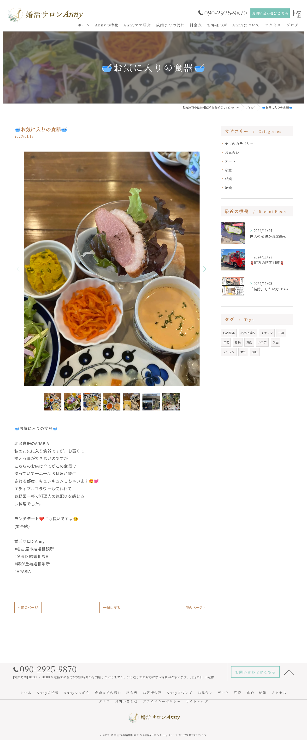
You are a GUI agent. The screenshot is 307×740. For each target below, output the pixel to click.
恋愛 (228, 169)
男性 (255, 352)
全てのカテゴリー (239, 143)
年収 (226, 342)
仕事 (281, 333)
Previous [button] (19, 269)
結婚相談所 (248, 333)
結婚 (228, 187)
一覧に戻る (111, 607)
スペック (229, 352)
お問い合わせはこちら (270, 13)
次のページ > (195, 607)
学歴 (275, 342)
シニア (262, 342)
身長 (238, 342)
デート (230, 161)
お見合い (232, 152)
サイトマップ (197, 701)
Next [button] (204, 269)
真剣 (249, 342)
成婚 (228, 178)
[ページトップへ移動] (289, 672)
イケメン (267, 333)
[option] (111, 269)
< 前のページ (28, 607)
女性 (243, 352)
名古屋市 (229, 333)
